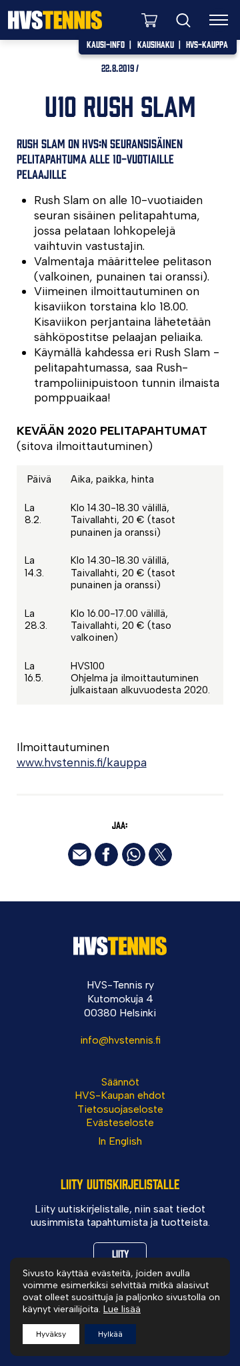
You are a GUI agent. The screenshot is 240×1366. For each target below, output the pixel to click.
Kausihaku (155, 44)
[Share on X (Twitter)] (160, 854)
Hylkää (110, 1334)
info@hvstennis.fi (120, 1040)
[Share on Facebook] (106, 854)
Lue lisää (122, 1309)
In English (120, 1141)
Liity (120, 1253)
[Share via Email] (79, 854)
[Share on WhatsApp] (133, 854)
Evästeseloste (120, 1122)
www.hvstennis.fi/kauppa (82, 762)
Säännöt (120, 1082)
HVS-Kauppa (207, 44)
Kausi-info (106, 44)
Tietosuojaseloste (120, 1109)
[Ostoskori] (149, 19)
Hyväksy (51, 1334)
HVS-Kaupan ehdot (120, 1095)
